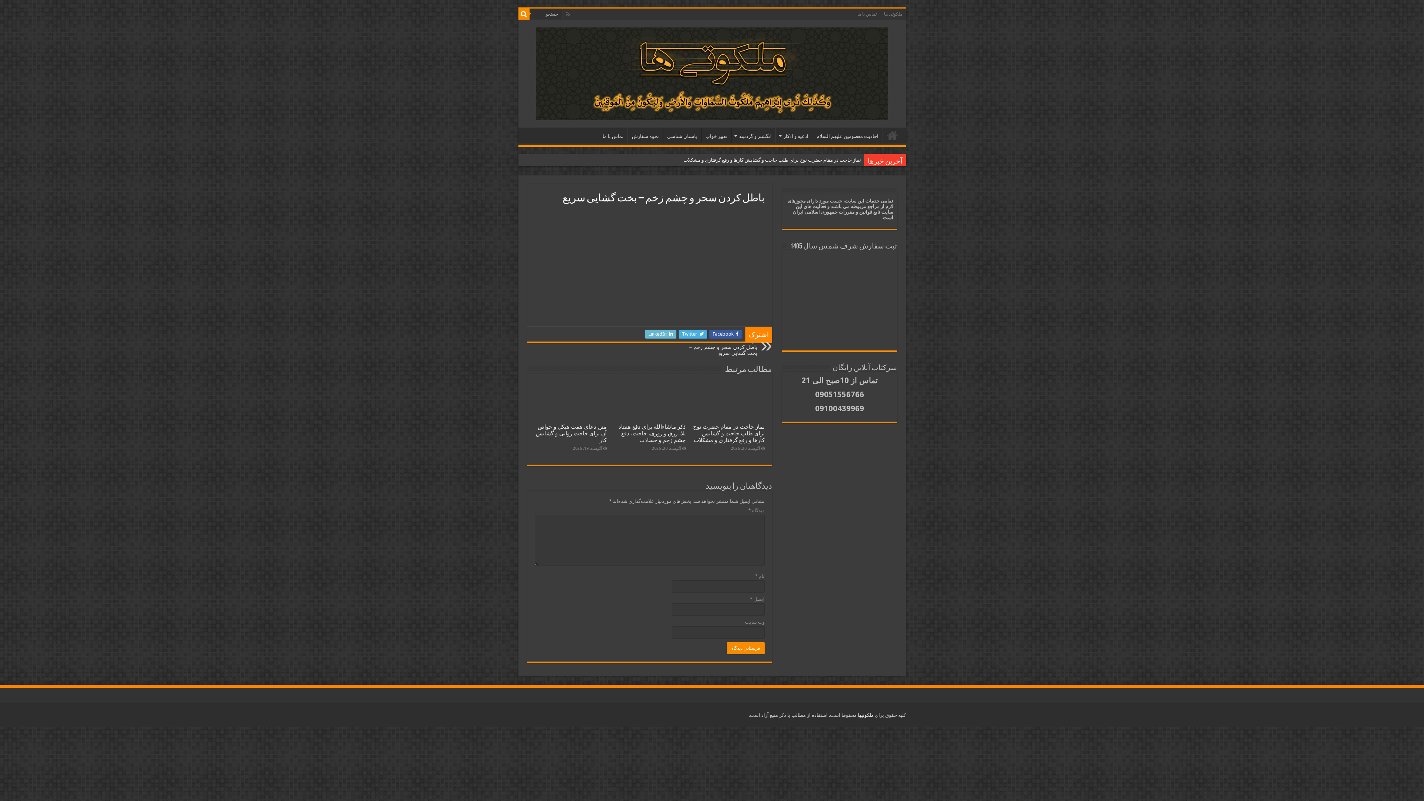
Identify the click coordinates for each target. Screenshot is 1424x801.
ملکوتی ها (893, 14)
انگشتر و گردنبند (755, 136)
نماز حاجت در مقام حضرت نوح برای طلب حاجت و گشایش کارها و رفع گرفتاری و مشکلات (772, 160)
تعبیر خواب (716, 136)
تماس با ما (867, 14)
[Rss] (568, 14)
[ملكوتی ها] (712, 73)
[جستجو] (524, 14)
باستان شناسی (682, 136)
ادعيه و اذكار (796, 136)
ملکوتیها (865, 715)
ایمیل (757, 599)
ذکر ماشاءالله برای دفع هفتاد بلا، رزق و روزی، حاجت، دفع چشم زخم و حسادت (652, 433)
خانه (892, 135)
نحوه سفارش (645, 136)
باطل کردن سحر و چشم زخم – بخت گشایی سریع (723, 347)
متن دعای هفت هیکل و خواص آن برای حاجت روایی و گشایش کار (571, 433)
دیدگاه (756, 510)
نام (760, 576)
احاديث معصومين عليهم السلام (848, 136)
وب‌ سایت (755, 622)
